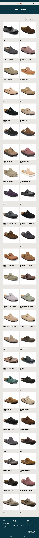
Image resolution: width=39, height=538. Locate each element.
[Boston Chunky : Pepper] (28, 152)
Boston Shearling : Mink (7, 409)
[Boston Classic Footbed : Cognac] (11, 256)
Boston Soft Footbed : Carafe (25, 429)
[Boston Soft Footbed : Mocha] (11, 481)
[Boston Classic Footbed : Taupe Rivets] (11, 339)
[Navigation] (3, 3)
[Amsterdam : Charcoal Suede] (11, 50)
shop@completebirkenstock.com (19, 525)
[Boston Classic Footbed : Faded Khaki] (11, 277)
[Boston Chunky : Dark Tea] (28, 132)
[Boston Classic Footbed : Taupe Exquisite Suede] (28, 317)
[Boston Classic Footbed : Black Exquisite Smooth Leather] (28, 193)
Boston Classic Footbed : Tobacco (9, 368)
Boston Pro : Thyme (6, 388)
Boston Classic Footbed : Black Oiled (9, 223)
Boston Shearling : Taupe (24, 409)
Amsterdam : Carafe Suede (24, 39)
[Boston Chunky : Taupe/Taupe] (11, 172)
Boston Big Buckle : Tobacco (25, 100)
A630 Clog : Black (6, 39)
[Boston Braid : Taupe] (28, 111)
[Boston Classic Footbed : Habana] (28, 277)
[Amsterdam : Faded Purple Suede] (28, 50)
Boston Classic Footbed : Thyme (25, 348)
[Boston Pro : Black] (28, 359)
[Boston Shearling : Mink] (11, 400)
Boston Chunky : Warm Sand (25, 181)
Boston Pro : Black (23, 368)
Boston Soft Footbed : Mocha (8, 490)
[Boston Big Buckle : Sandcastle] (11, 91)
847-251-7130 (15, 521)
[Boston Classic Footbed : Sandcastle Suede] (11, 317)
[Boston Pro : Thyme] (11, 380)
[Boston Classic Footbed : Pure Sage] (28, 297)
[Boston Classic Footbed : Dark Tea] (28, 256)
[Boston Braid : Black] (11, 111)
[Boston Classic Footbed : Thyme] (28, 339)
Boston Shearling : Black (24, 388)
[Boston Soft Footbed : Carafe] (28, 420)
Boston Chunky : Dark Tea (24, 140)
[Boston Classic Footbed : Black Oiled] (11, 214)
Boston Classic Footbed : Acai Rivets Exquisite (9, 203)
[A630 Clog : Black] (11, 30)
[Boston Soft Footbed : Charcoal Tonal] (11, 441)
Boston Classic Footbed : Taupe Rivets (9, 348)
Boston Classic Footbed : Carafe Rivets (10, 243)
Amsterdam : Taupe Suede (7, 79)
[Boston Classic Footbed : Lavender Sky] (11, 297)
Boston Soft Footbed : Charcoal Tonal (10, 450)
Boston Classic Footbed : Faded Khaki (9, 285)
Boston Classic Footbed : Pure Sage (26, 306)
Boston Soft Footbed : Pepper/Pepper (26, 490)
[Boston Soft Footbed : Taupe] (11, 502)
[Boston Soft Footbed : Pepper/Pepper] (28, 481)
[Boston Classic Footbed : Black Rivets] (28, 214)
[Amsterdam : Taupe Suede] (11, 70)
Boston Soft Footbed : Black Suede (9, 429)
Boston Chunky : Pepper (24, 161)
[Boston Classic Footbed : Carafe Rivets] (11, 235)
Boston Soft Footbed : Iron (7, 470)
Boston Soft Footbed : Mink (25, 470)
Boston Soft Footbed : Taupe (8, 511)
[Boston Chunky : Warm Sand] (28, 172)
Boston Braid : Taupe (23, 120)
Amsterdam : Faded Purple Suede (25, 59)
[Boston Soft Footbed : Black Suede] (11, 420)
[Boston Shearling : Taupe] (28, 400)
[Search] (33, 3)
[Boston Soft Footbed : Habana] (28, 441)
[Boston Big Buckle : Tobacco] (28, 91)
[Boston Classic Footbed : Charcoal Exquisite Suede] (28, 235)
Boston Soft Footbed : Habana (25, 450)
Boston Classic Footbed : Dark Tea (26, 265)
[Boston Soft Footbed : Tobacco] (28, 502)
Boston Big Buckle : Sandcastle (8, 100)
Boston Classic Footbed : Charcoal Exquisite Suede (26, 244)
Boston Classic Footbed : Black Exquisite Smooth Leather (27, 203)
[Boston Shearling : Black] (28, 380)
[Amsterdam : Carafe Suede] (28, 30)
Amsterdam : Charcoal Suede (8, 59)
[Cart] (35, 3)
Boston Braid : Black (6, 120)
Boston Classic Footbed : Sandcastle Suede (10, 326)
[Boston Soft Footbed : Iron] (11, 461)
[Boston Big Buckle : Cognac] (28, 70)
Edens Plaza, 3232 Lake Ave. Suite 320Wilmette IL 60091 (31, 531)
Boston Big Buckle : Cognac (25, 79)
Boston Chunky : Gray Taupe (8, 161)
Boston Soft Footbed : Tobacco (25, 511)
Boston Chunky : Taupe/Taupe (8, 181)
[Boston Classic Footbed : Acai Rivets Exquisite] (11, 193)
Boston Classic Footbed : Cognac (9, 265)
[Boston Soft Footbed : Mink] (28, 461)
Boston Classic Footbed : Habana (26, 285)
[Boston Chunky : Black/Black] (11, 132)
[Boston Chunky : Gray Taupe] (11, 152)
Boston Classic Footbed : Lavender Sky (10, 306)
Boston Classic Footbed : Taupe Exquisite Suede (27, 327)
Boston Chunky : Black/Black (8, 140)
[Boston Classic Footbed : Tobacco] (11, 359)
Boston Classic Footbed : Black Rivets (27, 223)
